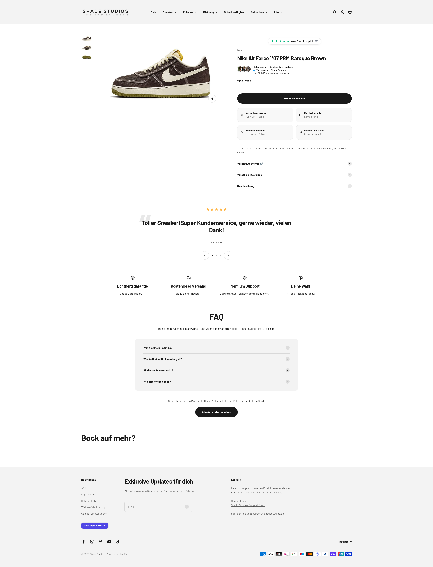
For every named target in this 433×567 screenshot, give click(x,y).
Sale (153, 12)
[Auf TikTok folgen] (118, 541)
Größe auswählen (294, 98)
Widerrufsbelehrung (93, 507)
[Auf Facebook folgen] (83, 541)
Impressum (88, 494)
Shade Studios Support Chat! (248, 505)
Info (276, 12)
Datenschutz (88, 500)
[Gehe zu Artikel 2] (86, 47)
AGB (83, 488)
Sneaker (168, 12)
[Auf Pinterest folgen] (100, 541)
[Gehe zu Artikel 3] (86, 57)
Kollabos (188, 12)
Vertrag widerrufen (94, 525)
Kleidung (208, 12)
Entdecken (257, 12)
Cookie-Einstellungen (94, 513)
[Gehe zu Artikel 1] (86, 38)
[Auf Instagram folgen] (92, 541)
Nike (240, 49)
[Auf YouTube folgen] (109, 541)
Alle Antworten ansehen (216, 412)
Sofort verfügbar (234, 12)
